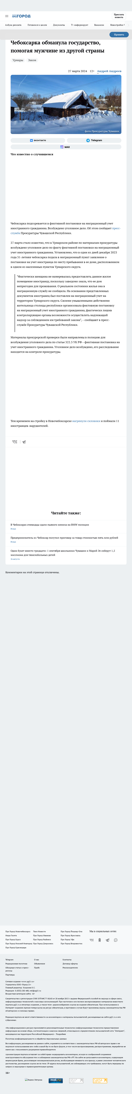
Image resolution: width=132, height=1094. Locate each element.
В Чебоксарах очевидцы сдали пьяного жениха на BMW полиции (50, 526)
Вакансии (99, 24)
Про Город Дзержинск (43, 943)
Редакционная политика (16, 963)
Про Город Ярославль (70, 935)
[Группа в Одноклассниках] (100, 940)
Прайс (37, 967)
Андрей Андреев (109, 71)
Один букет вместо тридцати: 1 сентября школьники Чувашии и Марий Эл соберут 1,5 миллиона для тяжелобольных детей (63, 554)
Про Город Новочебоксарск (17, 931)
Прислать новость (119, 16)
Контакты (67, 959)
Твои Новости (39, 931)
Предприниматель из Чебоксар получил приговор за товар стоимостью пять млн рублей (64, 539)
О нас (36, 959)
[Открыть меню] (7, 16)
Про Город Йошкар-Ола (71, 931)
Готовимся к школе (37, 24)
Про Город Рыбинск (42, 939)
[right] (128, 25)
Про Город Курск (13, 939)
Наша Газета (11, 935)
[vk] (15, 442)
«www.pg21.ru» (27, 981)
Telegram (9, 959)
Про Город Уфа (67, 939)
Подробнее (61, 1034)
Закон (32, 60)
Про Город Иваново (42, 935)
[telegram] (25, 442)
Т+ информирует (79, 24)
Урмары (18, 60)
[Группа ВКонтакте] (38, 140)
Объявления (39, 963)
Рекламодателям (70, 967)
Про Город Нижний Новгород (18, 943)
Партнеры (10, 974)
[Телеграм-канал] (94, 140)
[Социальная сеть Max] (66, 146)
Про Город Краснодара (15, 947)
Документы (59, 24)
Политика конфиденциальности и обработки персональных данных (36, 1039)
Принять (119, 34)
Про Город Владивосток (71, 943)
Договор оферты (70, 963)
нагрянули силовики (86, 421)
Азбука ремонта (13, 24)
